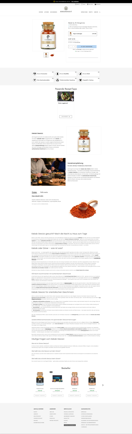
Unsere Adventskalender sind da (63, 1)
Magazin (36, 420)
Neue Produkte (37, 416)
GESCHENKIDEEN (53, 13)
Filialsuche (52, 418)
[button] (43, 73)
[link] (77, 4)
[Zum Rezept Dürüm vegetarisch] (65, 96)
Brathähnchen (92, 388)
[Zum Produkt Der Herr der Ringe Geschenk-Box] (57, 378)
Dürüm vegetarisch (63, 103)
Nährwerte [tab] (44, 192)
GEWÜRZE (41, 13)
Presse (65, 422)
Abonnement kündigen (69, 416)
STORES (51, 416)
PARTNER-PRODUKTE (54, 420)
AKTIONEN (46, 13)
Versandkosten (77, 42)
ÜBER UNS (52, 412)
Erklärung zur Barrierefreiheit (88, 422)
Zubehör (36, 414)
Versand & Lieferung (69, 414)
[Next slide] (102, 106)
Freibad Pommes (40, 388)
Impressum (83, 412)
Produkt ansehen (40, 395)
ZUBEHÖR (96, 13)
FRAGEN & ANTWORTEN (69, 412)
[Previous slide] (29, 106)
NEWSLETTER (66, 418)
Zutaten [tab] (34, 192)
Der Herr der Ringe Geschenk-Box (57, 388)
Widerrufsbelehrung (86, 418)
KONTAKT (66, 420)
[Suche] (99, 13)
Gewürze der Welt (38, 418)
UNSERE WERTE (53, 414)
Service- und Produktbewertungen (89, 424)
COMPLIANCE (84, 427)
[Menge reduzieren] (69, 46)
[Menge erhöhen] (74, 46)
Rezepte (35, 412)
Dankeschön (74, 388)
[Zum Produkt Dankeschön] (74, 378)
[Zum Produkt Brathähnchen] (92, 378)
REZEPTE (91, 13)
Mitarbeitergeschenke (39, 422)
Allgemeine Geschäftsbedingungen (89, 420)
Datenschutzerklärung (86, 414)
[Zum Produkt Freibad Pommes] (40, 378)
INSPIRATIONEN (84, 13)
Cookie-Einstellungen (86, 416)
